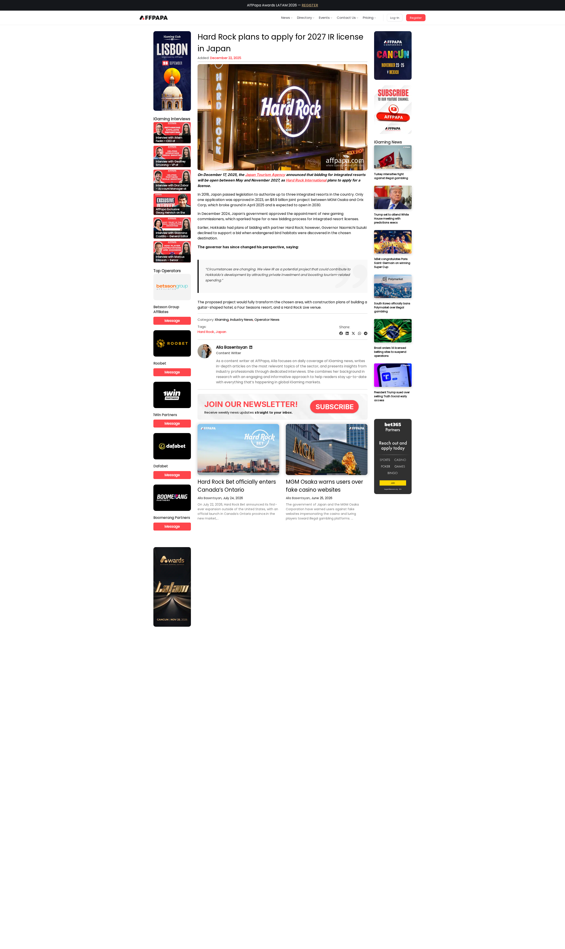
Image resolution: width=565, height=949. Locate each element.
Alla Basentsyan (231, 347)
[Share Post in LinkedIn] (347, 333)
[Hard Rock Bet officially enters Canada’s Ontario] (238, 449)
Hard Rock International (306, 180)
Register (416, 18)
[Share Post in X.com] (353, 333)
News (285, 17)
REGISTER (310, 5)
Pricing (368, 17)
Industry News (241, 319)
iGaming (222, 319)
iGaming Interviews (171, 119)
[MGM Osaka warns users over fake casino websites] (326, 449)
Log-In (394, 18)
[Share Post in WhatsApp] (359, 333)
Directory (304, 17)
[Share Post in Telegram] (365, 333)
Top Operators (167, 270)
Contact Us (346, 17)
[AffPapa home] (153, 17)
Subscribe (335, 407)
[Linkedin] (250, 347)
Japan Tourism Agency (265, 174)
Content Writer (228, 353)
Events (324, 17)
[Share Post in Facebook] (341, 333)
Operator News (266, 319)
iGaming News (388, 142)
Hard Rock (206, 331)
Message (172, 320)
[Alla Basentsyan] (205, 357)
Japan (221, 331)
